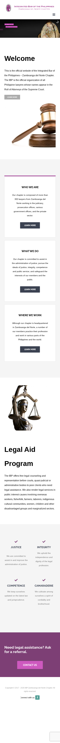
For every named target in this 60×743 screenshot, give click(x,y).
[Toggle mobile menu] (54, 14)
